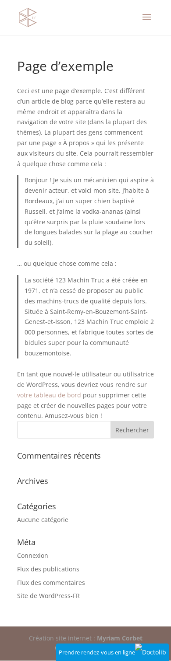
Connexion (32, 555)
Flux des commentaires (51, 582)
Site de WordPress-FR (48, 595)
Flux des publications (48, 569)
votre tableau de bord (49, 395)
